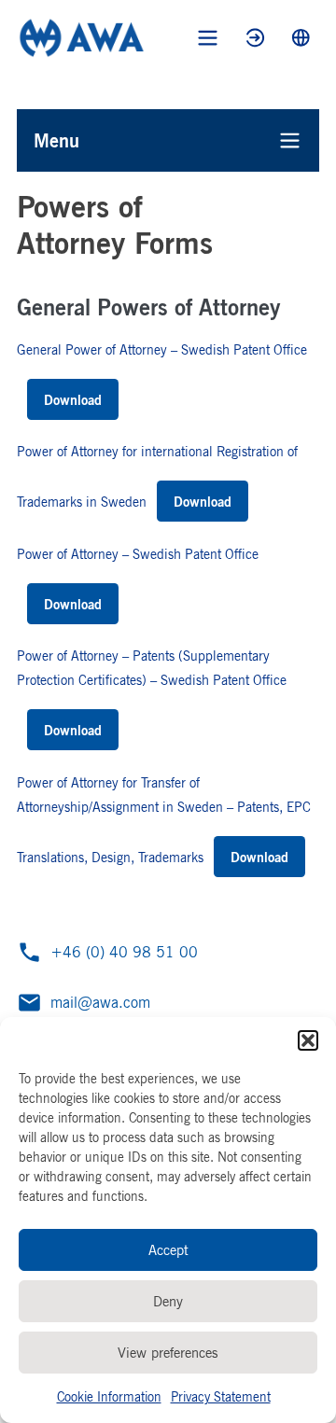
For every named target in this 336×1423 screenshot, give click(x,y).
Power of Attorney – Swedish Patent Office (138, 554)
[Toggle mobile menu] (208, 38)
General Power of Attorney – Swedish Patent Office (162, 349)
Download (73, 399)
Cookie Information (109, 1396)
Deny (168, 1301)
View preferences (168, 1352)
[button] (308, 1040)
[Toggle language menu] (301, 38)
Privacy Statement (221, 1396)
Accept (168, 1250)
